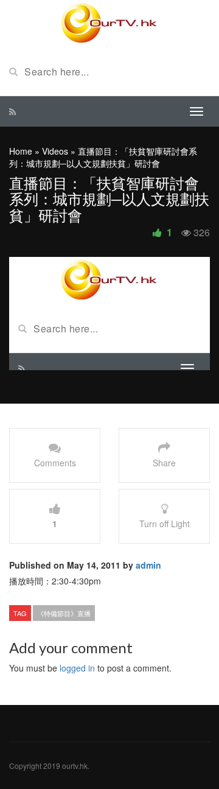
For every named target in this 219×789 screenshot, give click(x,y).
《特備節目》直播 (64, 613)
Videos (55, 151)
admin (148, 565)
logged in (77, 668)
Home (20, 151)
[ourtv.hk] (109, 23)
